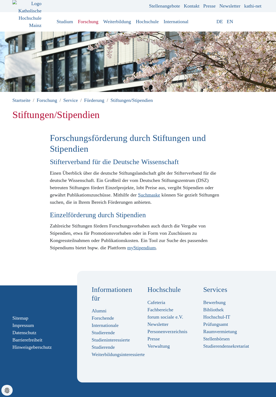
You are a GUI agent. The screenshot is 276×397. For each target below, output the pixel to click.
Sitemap (20, 318)
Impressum (23, 325)
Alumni (99, 310)
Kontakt (191, 6)
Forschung (88, 21)
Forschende (103, 318)
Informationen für (112, 294)
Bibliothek (213, 309)
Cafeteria (156, 302)
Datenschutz (24, 332)
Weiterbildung (117, 21)
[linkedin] (40, 299)
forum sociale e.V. (165, 317)
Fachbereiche (160, 309)
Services (215, 290)
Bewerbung (214, 302)
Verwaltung (158, 346)
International (176, 21)
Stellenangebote (164, 6)
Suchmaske (149, 195)
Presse (209, 6)
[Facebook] (14, 299)
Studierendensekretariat (226, 346)
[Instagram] (23, 299)
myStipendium (141, 247)
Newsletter (229, 6)
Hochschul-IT (216, 317)
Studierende (103, 347)
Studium (65, 21)
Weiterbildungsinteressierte (118, 354)
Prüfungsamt (215, 324)
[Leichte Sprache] (239, 21)
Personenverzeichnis (167, 331)
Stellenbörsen (216, 338)
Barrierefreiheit (27, 340)
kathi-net (252, 6)
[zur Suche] (259, 21)
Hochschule (147, 21)
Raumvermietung (220, 331)
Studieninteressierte (111, 340)
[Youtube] (32, 299)
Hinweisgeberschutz (32, 347)
